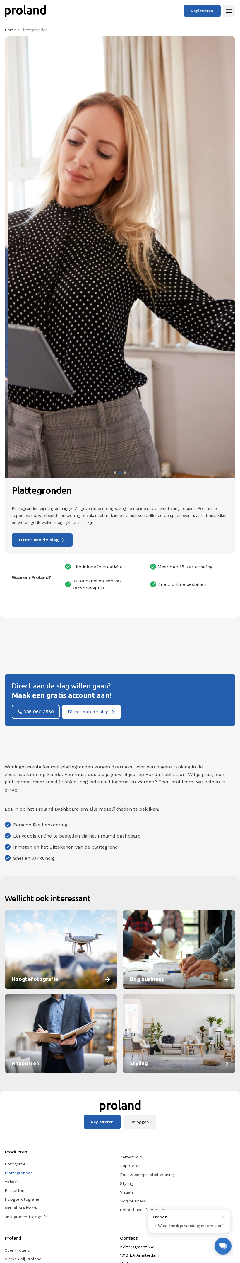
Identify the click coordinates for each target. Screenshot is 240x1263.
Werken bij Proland (23, 1259)
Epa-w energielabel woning (147, 1174)
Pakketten (14, 1190)
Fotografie (15, 1164)
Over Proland (17, 1250)
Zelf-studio (131, 1157)
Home (10, 30)
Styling (126, 1183)
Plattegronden (19, 1172)
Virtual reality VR (21, 1208)
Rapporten (130, 1165)
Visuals (126, 1192)
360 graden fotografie (27, 1216)
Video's (12, 1181)
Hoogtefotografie (22, 1199)
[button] (229, 11)
